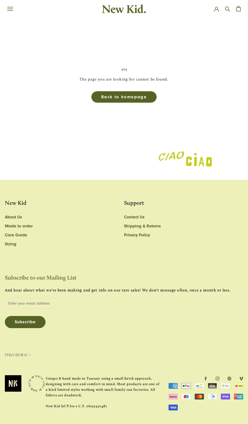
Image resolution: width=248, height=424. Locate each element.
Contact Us (134, 217)
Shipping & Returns (142, 226)
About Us (13, 217)
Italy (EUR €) (16, 355)
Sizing (10, 244)
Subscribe (25, 321)
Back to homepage (124, 97)
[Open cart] (238, 8)
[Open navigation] (10, 9)
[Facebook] (206, 378)
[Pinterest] (229, 378)
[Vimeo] (241, 378)
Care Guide (16, 235)
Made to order (19, 226)
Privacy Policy (137, 235)
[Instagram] (217, 378)
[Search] (227, 8)
